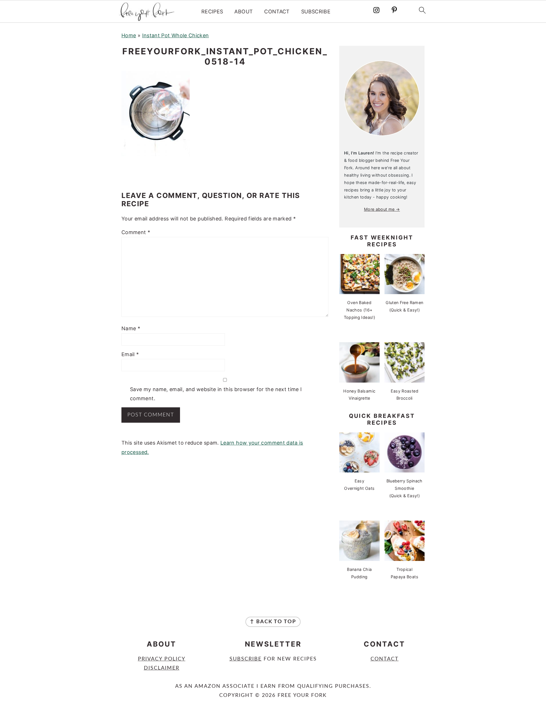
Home (128, 35)
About (243, 12)
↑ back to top (273, 621)
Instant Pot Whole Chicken (175, 35)
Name (130, 328)
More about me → (382, 209)
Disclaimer (161, 668)
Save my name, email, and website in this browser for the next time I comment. (216, 393)
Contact (277, 12)
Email (130, 354)
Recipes (212, 12)
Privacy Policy (161, 659)
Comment (135, 232)
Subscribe (315, 12)
